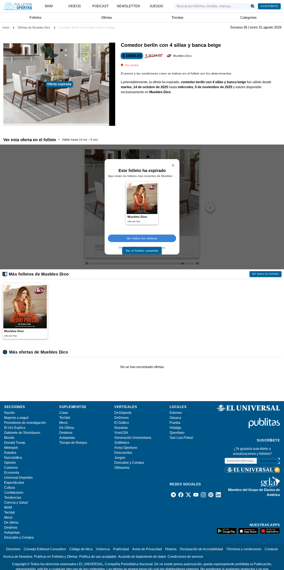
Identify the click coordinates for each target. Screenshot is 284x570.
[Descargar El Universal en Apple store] (248, 531)
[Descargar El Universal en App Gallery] (270, 531)
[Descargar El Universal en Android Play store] (227, 531)
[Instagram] (203, 494)
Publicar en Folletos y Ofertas (56, 556)
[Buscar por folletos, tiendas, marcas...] (253, 6)
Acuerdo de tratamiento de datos (142, 556)
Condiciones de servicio (185, 556)
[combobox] (211, 6)
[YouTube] (196, 494)
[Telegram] (173, 494)
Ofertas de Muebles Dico (34, 27)
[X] (188, 494)
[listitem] (49, 6)
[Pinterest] (211, 494)
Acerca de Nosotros (17, 556)
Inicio (5, 27)
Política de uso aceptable (97, 556)
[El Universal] (17, 6)
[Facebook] (181, 494)
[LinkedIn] (218, 494)
